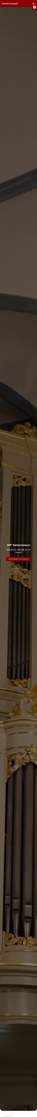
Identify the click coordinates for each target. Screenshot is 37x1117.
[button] (33, 3)
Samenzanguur (10, 3)
